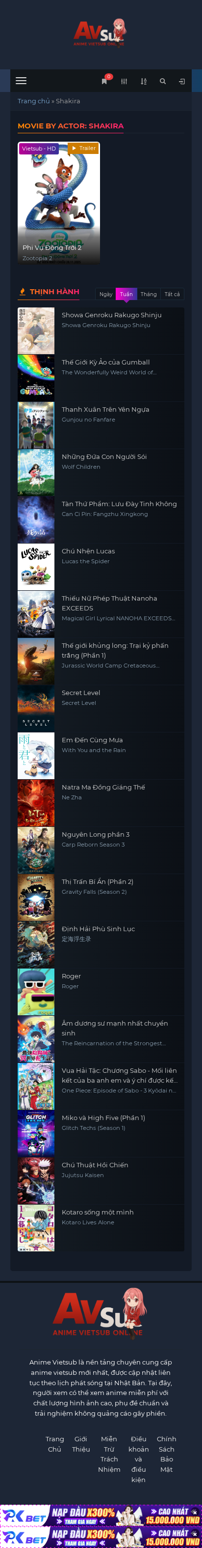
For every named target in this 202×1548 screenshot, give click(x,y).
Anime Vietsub (53, 1362)
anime (101, 33)
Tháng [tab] (149, 294)
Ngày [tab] (106, 294)
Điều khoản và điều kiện (138, 1459)
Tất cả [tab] (172, 294)
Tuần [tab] (126, 294)
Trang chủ (34, 101)
